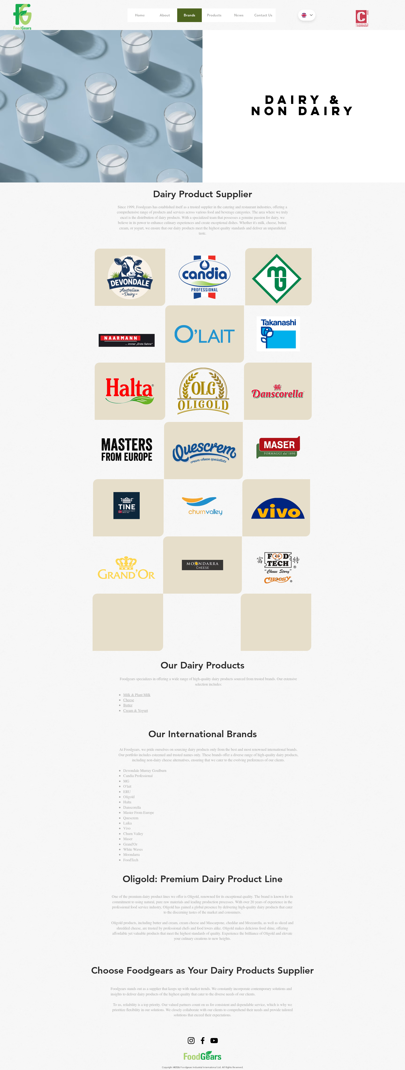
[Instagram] (191, 1040)
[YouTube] (214, 1040)
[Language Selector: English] (306, 15)
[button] (130, 277)
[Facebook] (202, 1040)
